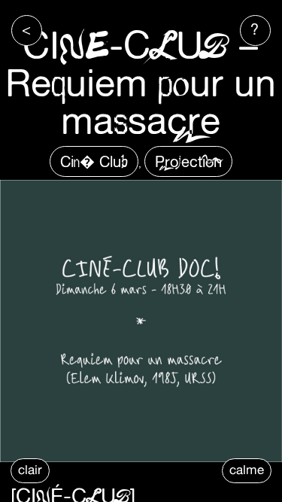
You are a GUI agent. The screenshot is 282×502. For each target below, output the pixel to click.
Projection (188, 161)
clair (30, 469)
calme (246, 469)
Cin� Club (94, 161)
